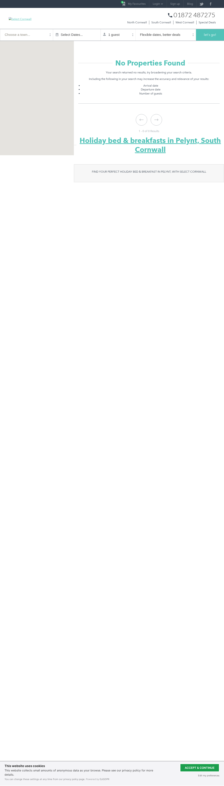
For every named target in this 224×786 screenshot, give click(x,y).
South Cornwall (161, 22)
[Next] (156, 120)
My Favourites (134, 3)
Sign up (175, 3)
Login (156, 3)
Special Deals (207, 22)
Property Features (123, 45)
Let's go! (210, 35)
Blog (190, 3)
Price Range (144, 45)
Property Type (100, 45)
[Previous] (141, 120)
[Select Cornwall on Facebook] (211, 4)
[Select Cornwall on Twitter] (201, 4)
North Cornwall (137, 22)
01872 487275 (194, 14)
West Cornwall (185, 22)
